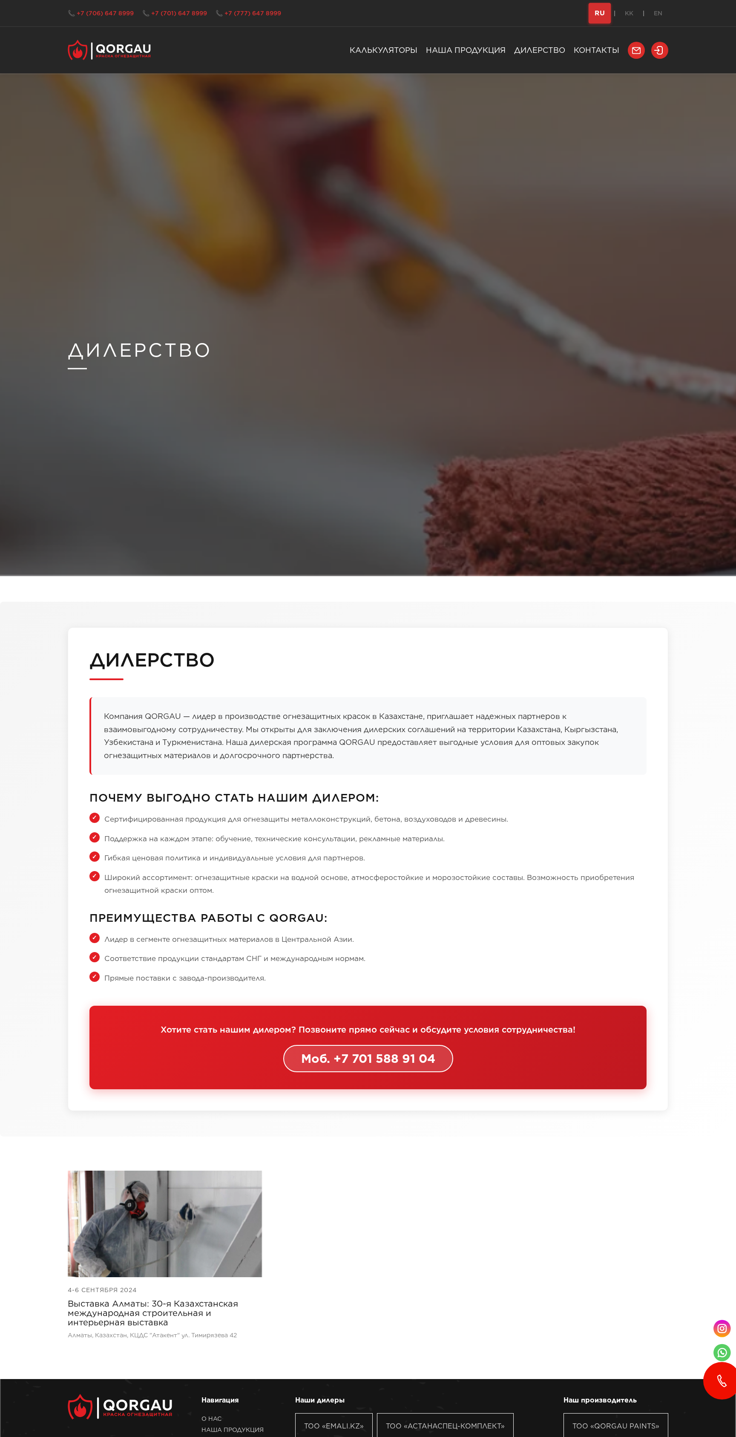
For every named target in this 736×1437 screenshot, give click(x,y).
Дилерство (539, 50)
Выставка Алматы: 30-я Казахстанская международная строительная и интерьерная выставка (153, 1313)
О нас (211, 1418)
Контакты (596, 50)
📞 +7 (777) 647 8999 (248, 13)
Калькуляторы (383, 50)
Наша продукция (466, 50)
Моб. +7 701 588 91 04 (368, 1058)
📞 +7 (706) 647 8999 (101, 13)
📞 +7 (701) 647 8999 (174, 13)
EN (658, 13)
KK (629, 13)
